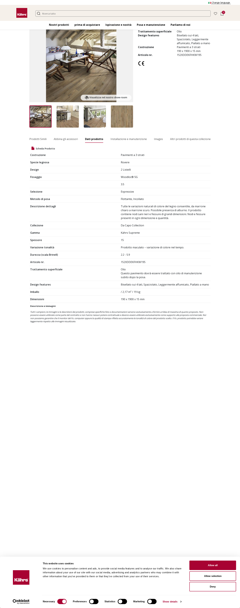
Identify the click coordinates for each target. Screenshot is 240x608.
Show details (170, 601)
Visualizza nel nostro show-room (108, 97)
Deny (213, 586)
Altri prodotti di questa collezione (190, 139)
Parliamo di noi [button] (180, 24)
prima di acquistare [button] (87, 24)
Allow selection (213, 576)
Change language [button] (221, 2)
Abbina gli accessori (66, 139)
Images (158, 139)
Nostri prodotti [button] (59, 24)
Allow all (213, 565)
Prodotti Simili (38, 139)
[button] (215, 13)
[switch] (93, 601)
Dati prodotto (94, 139)
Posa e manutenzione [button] (151, 24)
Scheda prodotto (45, 148)
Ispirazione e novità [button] (118, 24)
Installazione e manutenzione (129, 139)
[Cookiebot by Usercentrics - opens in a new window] (21, 601)
